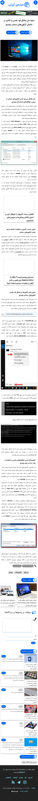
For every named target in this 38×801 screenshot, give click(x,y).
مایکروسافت (18, 572)
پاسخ (3, 656)
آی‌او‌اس (15, 777)
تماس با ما (26, 788)
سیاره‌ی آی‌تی (16, 4)
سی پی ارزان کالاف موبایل (29, 762)
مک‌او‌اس (8, 777)
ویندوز (11, 572)
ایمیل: (34, 639)
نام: (35, 636)
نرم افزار (26, 572)
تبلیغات (33, 788)
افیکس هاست (24, 791)
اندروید (30, 777)
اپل (25, 777)
